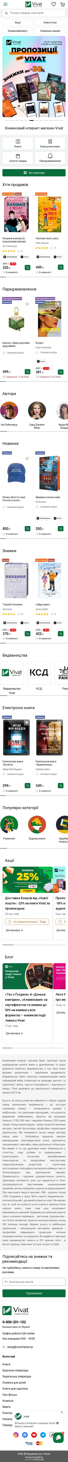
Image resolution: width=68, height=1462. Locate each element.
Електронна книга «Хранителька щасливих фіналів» (47, 763)
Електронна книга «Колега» (13, 763)
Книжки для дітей (14, 1382)
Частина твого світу (47, 238)
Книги (6, 1364)
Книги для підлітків (15, 1388)
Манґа (6, 1407)
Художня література (15, 1370)
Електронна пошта (21, 1281)
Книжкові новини (50, 31)
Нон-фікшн (9, 1394)
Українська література (16, 1376)
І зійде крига (43, 604)
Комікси (7, 1400)
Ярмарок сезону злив (48, 497)
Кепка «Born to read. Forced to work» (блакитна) (14, 499)
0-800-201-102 (14, 1322)
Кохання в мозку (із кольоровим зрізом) (14, 240)
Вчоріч (39, 342)
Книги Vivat (50, 22)
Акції (18, 22)
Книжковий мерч (18, 31)
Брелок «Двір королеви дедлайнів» (16, 344)
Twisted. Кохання (12, 604)
